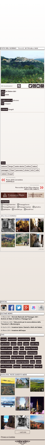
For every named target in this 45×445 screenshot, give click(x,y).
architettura (5, 357)
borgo (11, 166)
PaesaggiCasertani (25, 207)
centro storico (19, 166)
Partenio (22, 353)
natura (35, 166)
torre (22, 348)
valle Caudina (6, 366)
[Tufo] (22, 422)
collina (28, 166)
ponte (3, 371)
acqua (13, 344)
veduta (4, 174)
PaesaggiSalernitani (9, 204)
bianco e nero (6, 353)
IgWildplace (6, 209)
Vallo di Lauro (6, 348)
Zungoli (10, 174)
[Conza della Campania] (37, 385)
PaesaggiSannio (24, 204)
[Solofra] (22, 404)
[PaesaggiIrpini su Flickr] (34, 308)
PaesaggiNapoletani (9, 207)
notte (20, 344)
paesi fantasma (23, 362)
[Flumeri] (37, 406)
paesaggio (5, 170)
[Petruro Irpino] (37, 422)
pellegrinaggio (27, 366)
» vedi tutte (41, 249)
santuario (29, 357)
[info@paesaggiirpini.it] (41, 308)
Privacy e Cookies (8, 437)
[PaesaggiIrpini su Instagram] (4, 308)
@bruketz (16, 100)
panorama (19, 170)
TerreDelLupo (18, 209)
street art (38, 366)
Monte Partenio (31, 348)
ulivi (32, 170)
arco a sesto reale (8, 362)
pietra (38, 362)
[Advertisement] (22, 23)
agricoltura (5, 344)
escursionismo (23, 339)
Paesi (12, 170)
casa (15, 353)
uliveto (26, 170)
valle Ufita (34, 344)
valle (37, 170)
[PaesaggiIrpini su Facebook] (11, 308)
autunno (4, 166)
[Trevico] (8, 402)
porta (32, 362)
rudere (26, 344)
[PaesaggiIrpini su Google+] (26, 308)
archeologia (32, 353)
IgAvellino (38, 207)
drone (16, 348)
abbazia (17, 366)
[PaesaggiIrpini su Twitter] (19, 308)
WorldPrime (29, 209)
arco (33, 339)
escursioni (12, 339)
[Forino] (22, 383)
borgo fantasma (18, 357)
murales (38, 357)
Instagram (8, 104)
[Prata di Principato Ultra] (8, 387)
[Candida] (8, 422)
